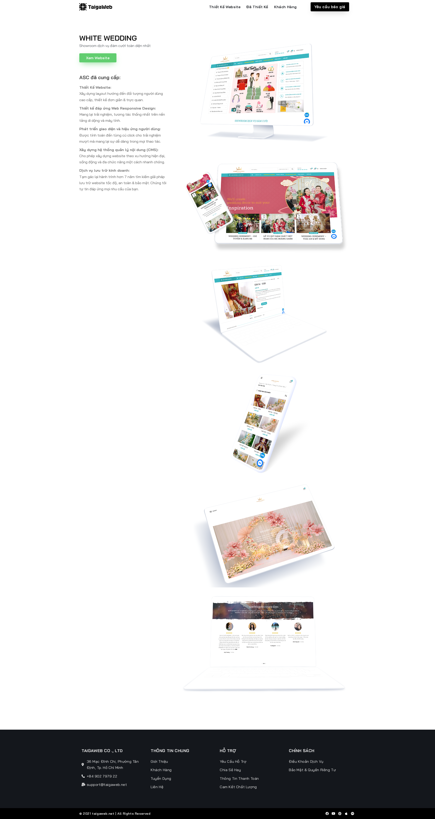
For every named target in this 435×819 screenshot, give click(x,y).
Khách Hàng (285, 7)
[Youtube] (333, 813)
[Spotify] (352, 813)
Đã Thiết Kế (257, 7)
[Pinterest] (340, 813)
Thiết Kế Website (225, 7)
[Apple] (346, 813)
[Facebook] (327, 813)
